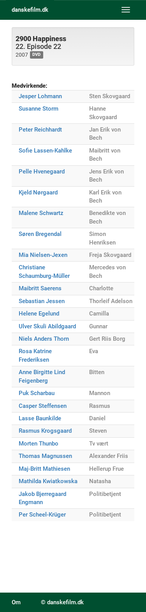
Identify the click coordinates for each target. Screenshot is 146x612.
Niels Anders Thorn (44, 338)
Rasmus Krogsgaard (45, 430)
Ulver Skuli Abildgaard (47, 326)
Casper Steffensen (43, 405)
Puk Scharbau (37, 393)
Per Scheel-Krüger (42, 514)
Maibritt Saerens (40, 288)
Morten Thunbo (38, 443)
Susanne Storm (38, 108)
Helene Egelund (39, 313)
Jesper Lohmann (40, 96)
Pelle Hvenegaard (42, 171)
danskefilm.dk (30, 9)
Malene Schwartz (41, 213)
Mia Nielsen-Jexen (43, 254)
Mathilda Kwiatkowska (48, 481)
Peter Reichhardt (40, 129)
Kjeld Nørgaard (38, 192)
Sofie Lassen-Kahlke (45, 150)
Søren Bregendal (40, 234)
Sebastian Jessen (42, 301)
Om (16, 602)
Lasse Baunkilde (40, 418)
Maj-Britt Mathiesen (44, 468)
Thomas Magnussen (45, 455)
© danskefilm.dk (62, 602)
